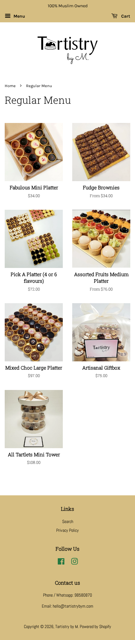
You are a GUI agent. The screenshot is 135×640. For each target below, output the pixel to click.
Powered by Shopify (95, 626)
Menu (18, 16)
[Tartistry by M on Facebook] (61, 562)
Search (67, 521)
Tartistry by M (66, 626)
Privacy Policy (67, 530)
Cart (125, 16)
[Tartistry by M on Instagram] (74, 562)
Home (10, 85)
